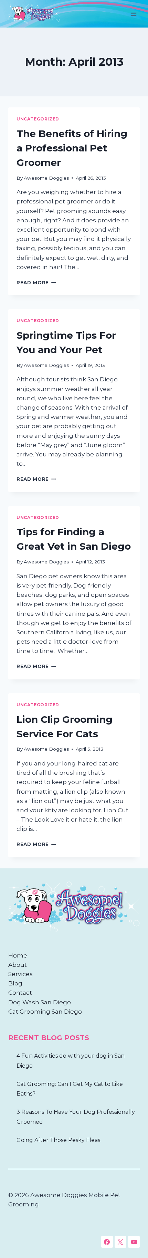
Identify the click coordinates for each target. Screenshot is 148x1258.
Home (17, 955)
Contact (20, 992)
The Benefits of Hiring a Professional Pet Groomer (72, 148)
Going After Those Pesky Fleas (58, 1140)
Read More (36, 282)
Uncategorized (38, 118)
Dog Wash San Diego (39, 1002)
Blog (15, 983)
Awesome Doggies (46, 178)
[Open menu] (133, 13)
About (17, 964)
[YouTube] (134, 1242)
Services (20, 974)
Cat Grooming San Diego (45, 1011)
